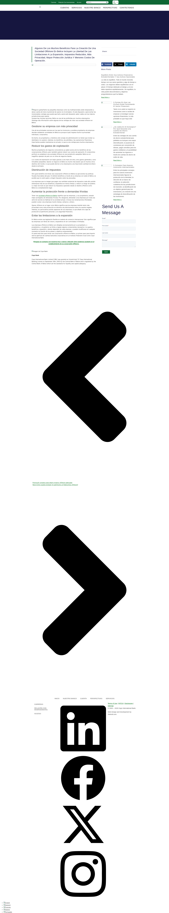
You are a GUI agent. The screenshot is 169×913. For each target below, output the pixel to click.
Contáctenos (127, 8)
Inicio (57, 698)
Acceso (79, 2)
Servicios (77, 8)
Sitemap (111, 706)
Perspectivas (110, 8)
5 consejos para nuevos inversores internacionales (123, 166)
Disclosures (129, 703)
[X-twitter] (83, 847)
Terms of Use (112, 703)
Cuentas (64, 8)
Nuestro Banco (92, 8)
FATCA (120, 703)
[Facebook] (83, 800)
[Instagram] (83, 899)
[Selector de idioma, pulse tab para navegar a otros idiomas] (115, 2)
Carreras (53, 2)
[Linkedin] (83, 754)
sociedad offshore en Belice (48, 195)
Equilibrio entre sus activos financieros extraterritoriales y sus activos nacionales (118, 76)
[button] (106, 64)
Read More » (105, 97)
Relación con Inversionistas (66, 2)
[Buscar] (107, 2)
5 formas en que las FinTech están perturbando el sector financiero (124, 104)
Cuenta (83, 698)
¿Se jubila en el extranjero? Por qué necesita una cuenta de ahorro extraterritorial (124, 130)
